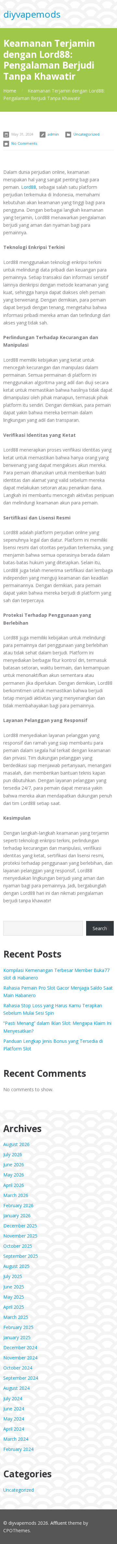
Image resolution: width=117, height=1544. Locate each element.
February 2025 (18, 1327)
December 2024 (20, 1347)
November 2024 (20, 1358)
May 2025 (13, 1297)
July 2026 (12, 1154)
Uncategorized (86, 134)
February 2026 (18, 1205)
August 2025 (16, 1266)
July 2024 (12, 1398)
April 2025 (13, 1307)
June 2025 (13, 1287)
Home (9, 91)
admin (53, 134)
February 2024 (18, 1449)
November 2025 (20, 1236)
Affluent (58, 1523)
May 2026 (13, 1175)
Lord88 (28, 187)
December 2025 (20, 1226)
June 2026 (13, 1164)
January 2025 (17, 1337)
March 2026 (15, 1195)
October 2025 (17, 1246)
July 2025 (12, 1276)
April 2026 (13, 1185)
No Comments (24, 143)
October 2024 (17, 1368)
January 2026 (17, 1215)
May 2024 (13, 1419)
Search (100, 928)
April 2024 (13, 1429)
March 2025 (15, 1317)
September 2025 (20, 1256)
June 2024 (13, 1408)
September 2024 (20, 1378)
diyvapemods (31, 14)
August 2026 (16, 1144)
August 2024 (16, 1388)
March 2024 (15, 1439)
